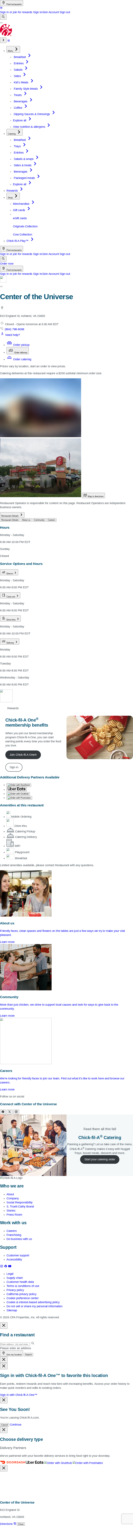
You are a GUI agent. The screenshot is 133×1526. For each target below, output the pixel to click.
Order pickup (21, 344)
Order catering (21, 359)
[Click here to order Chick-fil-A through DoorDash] (18, 785)
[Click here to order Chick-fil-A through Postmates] (19, 798)
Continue (15, 1424)
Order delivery (20, 352)
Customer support (17, 1255)
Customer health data (20, 1282)
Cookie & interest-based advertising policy (33, 1302)
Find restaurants (14, 4)
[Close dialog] (3, 1325)
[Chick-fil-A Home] (6, 35)
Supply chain (14, 1277)
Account (53, 12)
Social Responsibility (19, 1202)
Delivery (10, 643)
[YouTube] (9, 1266)
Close (21, 1524)
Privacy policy (15, 1290)
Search (28, 1354)
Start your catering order (99, 1159)
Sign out (65, 12)
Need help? (12, 335)
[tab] (10, 520)
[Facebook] (3, 1112)
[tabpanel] (66, 808)
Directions (6, 1524)
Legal (9, 1273)
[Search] (3, 17)
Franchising (13, 1235)
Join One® (23, 754)
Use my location (14, 1354)
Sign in (14, 767)
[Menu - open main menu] (1, 22)
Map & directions (95, 496)
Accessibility (14, 1259)
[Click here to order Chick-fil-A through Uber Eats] (16, 789)
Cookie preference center (22, 1298)
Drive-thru (11, 620)
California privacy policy (21, 1294)
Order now (6, 263)
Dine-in (10, 573)
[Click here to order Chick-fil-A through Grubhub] (18, 794)
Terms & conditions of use (22, 1286)
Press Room (14, 1214)
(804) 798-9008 (14, 329)
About (10, 1194)
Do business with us (19, 1239)
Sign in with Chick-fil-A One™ (18, 1394)
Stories (10, 1210)
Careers (11, 1231)
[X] (9, 1112)
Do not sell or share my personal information (34, 1306)
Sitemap (11, 1310)
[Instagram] (16, 1112)
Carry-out (11, 596)
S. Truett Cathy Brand (20, 1206)
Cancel (4, 1425)
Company (12, 1198)
